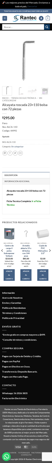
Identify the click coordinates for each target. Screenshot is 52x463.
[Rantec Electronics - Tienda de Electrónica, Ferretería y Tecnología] (25, 18)
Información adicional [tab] (17, 181)
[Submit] (47, 27)
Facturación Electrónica (14, 398)
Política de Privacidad (13, 318)
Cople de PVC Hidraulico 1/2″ (43, 249)
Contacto (26, 455)
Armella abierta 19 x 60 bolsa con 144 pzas (26, 250)
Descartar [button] (32, 6)
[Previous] (6, 60)
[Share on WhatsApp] (4, 153)
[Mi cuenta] (41, 18)
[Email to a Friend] (20, 153)
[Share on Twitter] (15, 153)
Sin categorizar (17, 146)
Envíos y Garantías (11, 302)
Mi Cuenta (11, 453)
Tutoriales (24, 453)
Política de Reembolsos (14, 307)
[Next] (45, 60)
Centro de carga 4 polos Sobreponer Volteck (9, 250)
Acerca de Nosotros (12, 297)
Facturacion (38, 453)
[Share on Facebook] (10, 153)
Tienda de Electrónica (23, 98)
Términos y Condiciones (14, 313)
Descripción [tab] (10, 175)
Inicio (5, 98)
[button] (4, 18)
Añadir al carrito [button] (9, 275)
